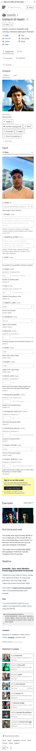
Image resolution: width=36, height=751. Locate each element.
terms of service (9, 493)
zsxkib (11, 15)
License (7, 41)
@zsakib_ (11, 637)
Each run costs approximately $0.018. (16, 483)
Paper (7, 44)
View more (28, 503)
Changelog (16, 740)
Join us (23, 740)
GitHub (23, 41)
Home (4, 740)
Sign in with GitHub (14, 488)
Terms (29, 740)
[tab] (6, 75)
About (9, 740)
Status (11, 743)
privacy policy (20, 493)
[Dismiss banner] (34, 2)
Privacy (4, 743)
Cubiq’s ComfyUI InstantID (21, 588)
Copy (7, 24)
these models (21, 485)
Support (16, 743)
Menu (31, 7)
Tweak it (9, 122)
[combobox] (15, 7)
